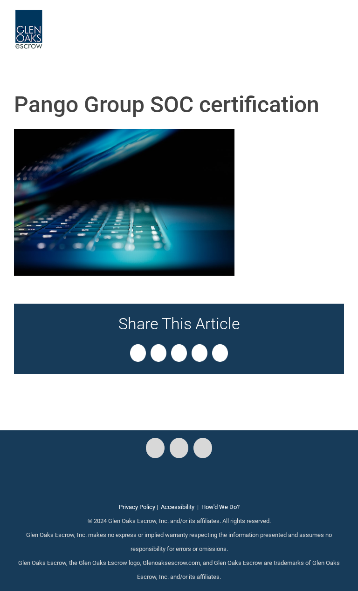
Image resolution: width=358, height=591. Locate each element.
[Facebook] (155, 448)
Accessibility (177, 506)
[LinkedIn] (202, 448)
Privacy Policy (137, 506)
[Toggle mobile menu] (340, 23)
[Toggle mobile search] (323, 23)
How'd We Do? (220, 506)
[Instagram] (179, 448)
